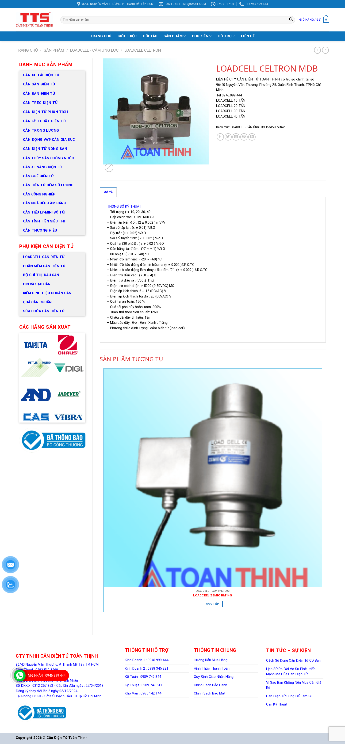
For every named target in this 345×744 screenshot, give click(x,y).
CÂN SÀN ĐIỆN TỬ (39, 84)
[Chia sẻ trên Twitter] (228, 137)
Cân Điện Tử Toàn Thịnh (67, 738)
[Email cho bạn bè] (236, 137)
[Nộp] (291, 19)
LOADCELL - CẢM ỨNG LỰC (94, 50)
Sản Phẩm (173, 36)
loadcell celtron (142, 50)
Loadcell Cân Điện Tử (44, 257)
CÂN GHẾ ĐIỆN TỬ (38, 176)
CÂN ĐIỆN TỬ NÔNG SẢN (45, 149)
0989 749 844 (150, 677)
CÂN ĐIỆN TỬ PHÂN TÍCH (45, 112)
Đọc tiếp (212, 603)
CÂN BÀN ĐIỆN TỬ (39, 94)
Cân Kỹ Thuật (276, 704)
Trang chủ (27, 50)
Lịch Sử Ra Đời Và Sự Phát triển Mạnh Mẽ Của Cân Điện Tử (290, 671)
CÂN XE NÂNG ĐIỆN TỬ (42, 167)
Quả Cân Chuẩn (37, 302)
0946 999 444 (158, 660)
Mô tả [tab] (108, 192)
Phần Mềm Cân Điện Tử (44, 266)
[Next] (116, 168)
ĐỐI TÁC (150, 36)
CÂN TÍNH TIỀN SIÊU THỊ (44, 221)
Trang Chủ (100, 36)
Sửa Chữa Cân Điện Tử (44, 311)
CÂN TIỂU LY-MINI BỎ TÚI (44, 212)
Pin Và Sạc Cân (36, 284)
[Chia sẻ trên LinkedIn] (252, 137)
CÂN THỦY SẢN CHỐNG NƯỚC (48, 158)
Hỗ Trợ (225, 36)
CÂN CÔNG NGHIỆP (39, 194)
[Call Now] (20, 675)
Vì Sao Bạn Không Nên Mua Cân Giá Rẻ (293, 685)
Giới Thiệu (127, 36)
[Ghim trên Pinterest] (244, 137)
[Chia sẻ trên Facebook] (220, 137)
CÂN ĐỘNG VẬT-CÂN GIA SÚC (49, 139)
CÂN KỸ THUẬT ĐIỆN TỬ (44, 121)
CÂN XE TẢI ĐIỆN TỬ (41, 75)
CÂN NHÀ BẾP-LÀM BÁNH (44, 203)
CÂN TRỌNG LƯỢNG (41, 130)
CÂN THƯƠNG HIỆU (40, 230)
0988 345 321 (158, 668)
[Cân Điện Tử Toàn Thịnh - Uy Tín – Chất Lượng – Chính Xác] (34, 20)
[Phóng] (109, 168)
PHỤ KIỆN (200, 36)
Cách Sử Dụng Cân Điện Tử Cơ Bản (293, 660)
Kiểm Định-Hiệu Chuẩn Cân (47, 293)
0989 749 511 (152, 685)
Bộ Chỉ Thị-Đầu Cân (41, 275)
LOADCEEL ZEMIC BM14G (212, 595)
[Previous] (104, 623)
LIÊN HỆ (248, 36)
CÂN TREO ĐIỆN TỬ (40, 103)
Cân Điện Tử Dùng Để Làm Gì (288, 696)
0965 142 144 (151, 693)
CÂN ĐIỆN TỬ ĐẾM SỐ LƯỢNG (48, 185)
